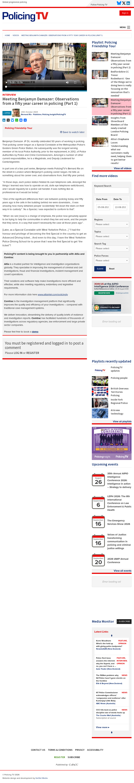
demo (35, 331)
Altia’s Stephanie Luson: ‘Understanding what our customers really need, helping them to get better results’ (121, 151)
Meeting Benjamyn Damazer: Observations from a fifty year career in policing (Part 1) (121, 106)
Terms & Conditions (60, 749)
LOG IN (18, 353)
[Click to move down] (111, 733)
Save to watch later (73, 132)
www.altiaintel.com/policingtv (53, 294)
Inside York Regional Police (119, 401)
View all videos (123, 168)
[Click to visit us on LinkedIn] (128, 3)
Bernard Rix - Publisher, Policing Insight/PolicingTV (43, 114)
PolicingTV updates (116, 369)
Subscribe (74, 757)
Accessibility (95, 749)
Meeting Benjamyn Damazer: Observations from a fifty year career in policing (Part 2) (121, 60)
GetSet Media (41, 778)
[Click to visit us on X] (124, 3)
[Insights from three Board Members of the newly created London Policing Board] (100, 124)
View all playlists (122, 421)
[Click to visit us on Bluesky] (119, 3)
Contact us (38, 749)
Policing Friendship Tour (18, 128)
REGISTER (32, 353)
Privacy (79, 749)
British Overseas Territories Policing (120, 392)
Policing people (119, 377)
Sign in (125, 13)
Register (59, 757)
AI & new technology (117, 412)
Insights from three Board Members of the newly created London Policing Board (119, 126)
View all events (123, 570)
